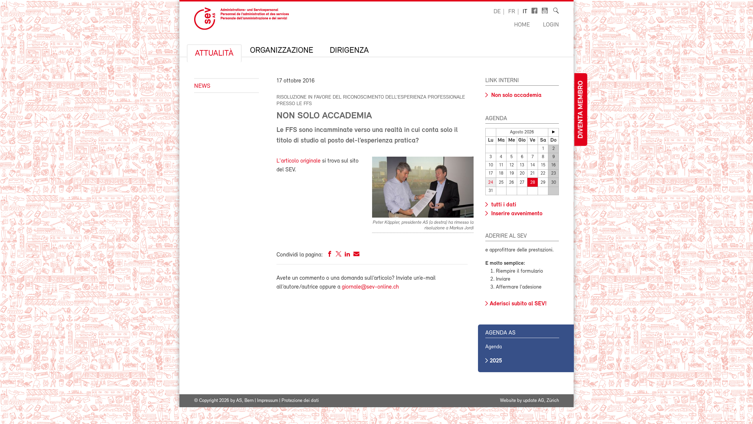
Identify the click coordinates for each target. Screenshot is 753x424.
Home (522, 25)
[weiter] (553, 131)
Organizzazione (281, 51)
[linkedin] (347, 255)
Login (551, 25)
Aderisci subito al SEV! (518, 304)
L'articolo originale (298, 161)
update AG (533, 400)
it (525, 12)
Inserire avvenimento (516, 214)
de (497, 12)
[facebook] (330, 255)
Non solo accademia (516, 95)
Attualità (214, 53)
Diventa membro (580, 110)
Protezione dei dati (300, 400)
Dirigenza (349, 51)
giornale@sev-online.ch (370, 287)
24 (490, 182)
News (202, 86)
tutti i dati (503, 205)
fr (511, 12)
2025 (496, 361)
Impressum (267, 400)
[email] (356, 255)
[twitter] (338, 255)
